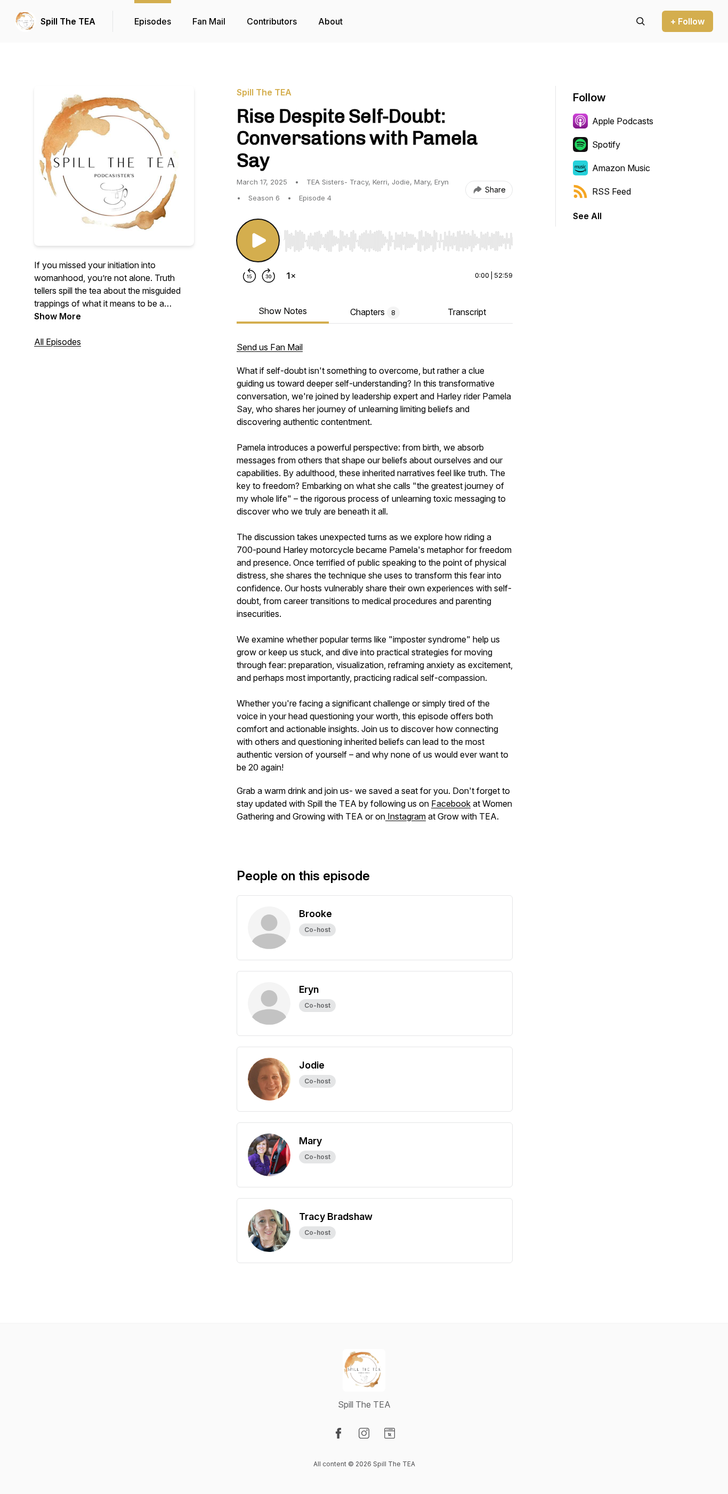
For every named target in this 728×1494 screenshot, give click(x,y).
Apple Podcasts (622, 121)
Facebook (451, 803)
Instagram (405, 816)
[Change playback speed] (291, 275)
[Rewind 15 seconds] (249, 275)
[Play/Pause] (258, 240)
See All (587, 216)
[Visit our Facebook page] (338, 1433)
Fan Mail (208, 21)
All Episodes (57, 341)
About (330, 21)
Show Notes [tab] (282, 311)
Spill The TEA (68, 21)
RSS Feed (611, 191)
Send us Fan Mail (270, 347)
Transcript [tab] (467, 312)
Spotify (606, 144)
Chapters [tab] (372, 312)
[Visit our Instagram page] (364, 1433)
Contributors (272, 21)
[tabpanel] (375, 587)
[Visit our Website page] (389, 1433)
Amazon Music (621, 168)
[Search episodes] (640, 21)
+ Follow (687, 21)
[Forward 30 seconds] (268, 275)
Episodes (152, 21)
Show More (57, 316)
